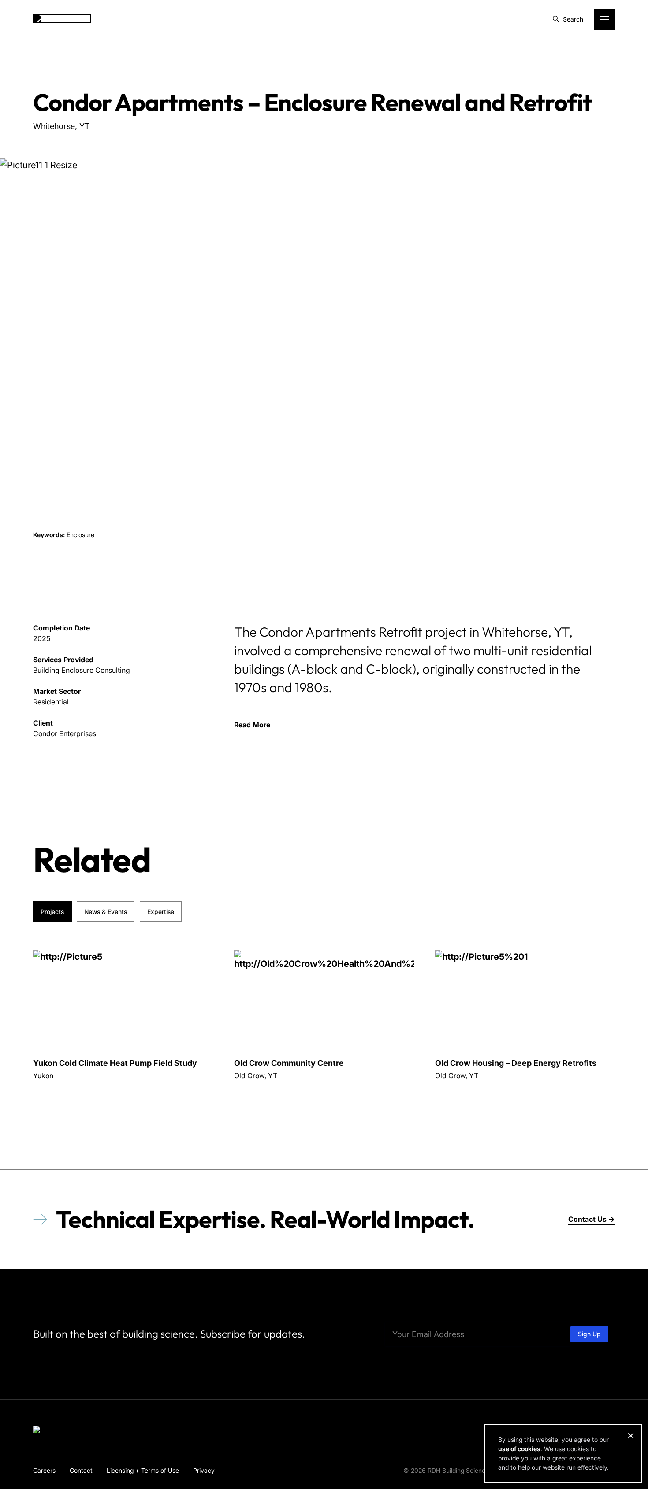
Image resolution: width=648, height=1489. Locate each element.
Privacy (204, 1470)
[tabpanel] (324, 1037)
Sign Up (589, 1334)
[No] (630, 1435)
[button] (252, 724)
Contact (81, 1470)
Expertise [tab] (160, 911)
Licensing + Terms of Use (143, 1470)
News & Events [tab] (105, 911)
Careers (44, 1470)
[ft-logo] (62, 1431)
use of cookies (519, 1448)
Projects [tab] (52, 911)
